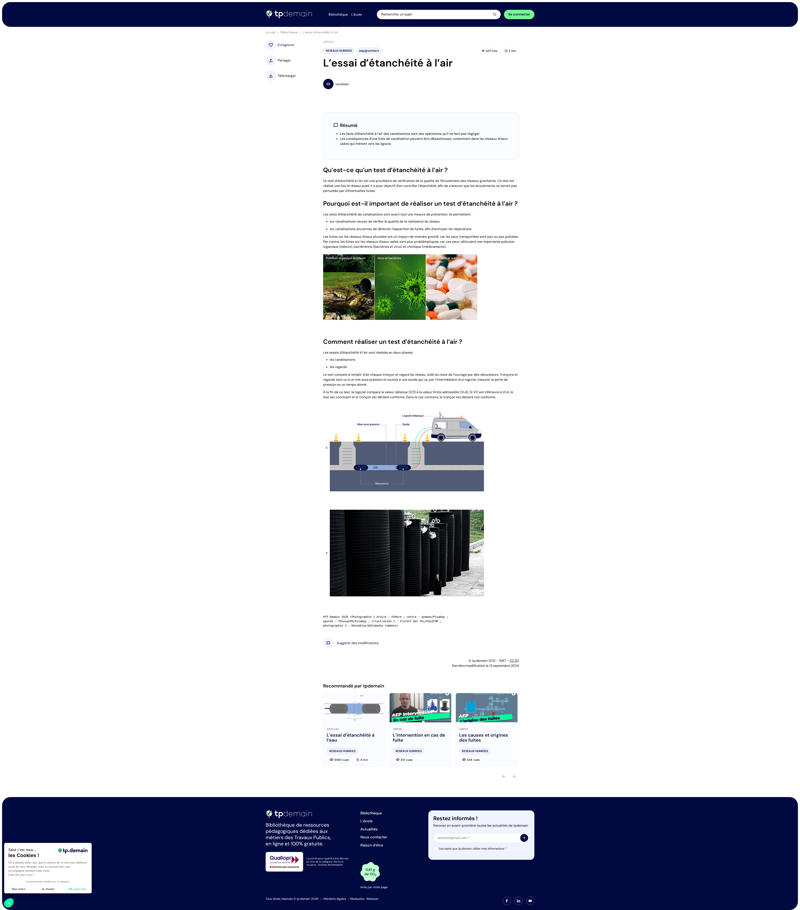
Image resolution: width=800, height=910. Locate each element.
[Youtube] (530, 901)
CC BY (514, 660)
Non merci (18, 889)
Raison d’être (371, 845)
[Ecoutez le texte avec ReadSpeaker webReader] (421, 84)
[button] (358, 643)
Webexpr (372, 899)
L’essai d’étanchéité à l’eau (351, 738)
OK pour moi (77, 889)
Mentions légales (335, 899)
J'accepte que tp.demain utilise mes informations (472, 848)
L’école (366, 821)
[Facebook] (507, 901)
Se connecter (519, 14)
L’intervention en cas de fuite (419, 738)
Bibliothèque (289, 32)
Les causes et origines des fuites (483, 738)
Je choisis (47, 889)
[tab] (507, 901)
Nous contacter (373, 837)
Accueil (271, 32)
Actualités (369, 829)
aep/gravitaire (369, 51)
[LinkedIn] (518, 901)
